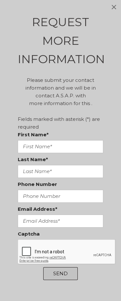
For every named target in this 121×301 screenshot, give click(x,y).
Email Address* (37, 209)
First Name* (33, 134)
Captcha (29, 234)
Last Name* (33, 159)
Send (60, 273)
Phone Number (37, 184)
